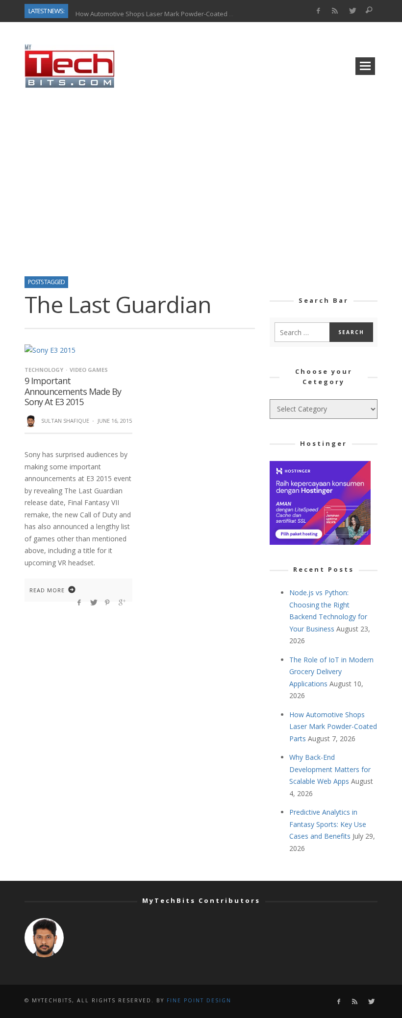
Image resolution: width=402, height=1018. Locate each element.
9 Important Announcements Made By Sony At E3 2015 (73, 391)
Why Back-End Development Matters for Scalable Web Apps (330, 769)
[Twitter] (352, 11)
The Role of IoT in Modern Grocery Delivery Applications (331, 671)
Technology (44, 369)
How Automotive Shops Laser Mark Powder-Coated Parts (160, 10)
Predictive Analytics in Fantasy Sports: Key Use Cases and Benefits (327, 824)
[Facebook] (318, 11)
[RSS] (335, 11)
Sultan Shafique (65, 420)
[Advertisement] (201, 178)
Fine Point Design (199, 1000)
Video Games (89, 369)
